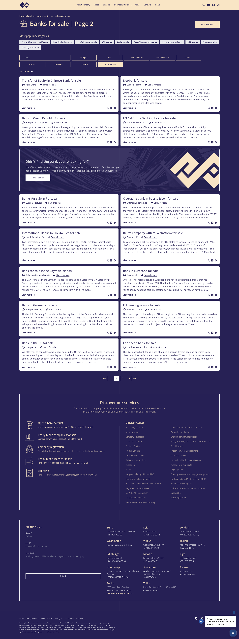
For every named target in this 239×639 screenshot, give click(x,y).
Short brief (30, 553)
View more (27, 108)
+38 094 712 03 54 (151, 534)
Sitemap (79, 618)
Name (29, 533)
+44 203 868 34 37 (188, 534)
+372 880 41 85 (187, 548)
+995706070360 (150, 590)
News (157, 5)
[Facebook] (196, 618)
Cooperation (69, 618)
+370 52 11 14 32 (151, 548)
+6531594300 (149, 577)
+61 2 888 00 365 (187, 574)
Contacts (147, 5)
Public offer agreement (29, 618)
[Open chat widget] (233, 633)
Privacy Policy (46, 618)
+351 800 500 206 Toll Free (119, 590)
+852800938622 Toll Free (118, 577)
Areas (96, 5)
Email (28, 543)
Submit (63, 576)
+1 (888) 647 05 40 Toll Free (119, 545)
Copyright (58, 618)
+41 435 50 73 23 (114, 534)
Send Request (207, 24)
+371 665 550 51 (150, 561)
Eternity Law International (31, 16)
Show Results (110, 64)
